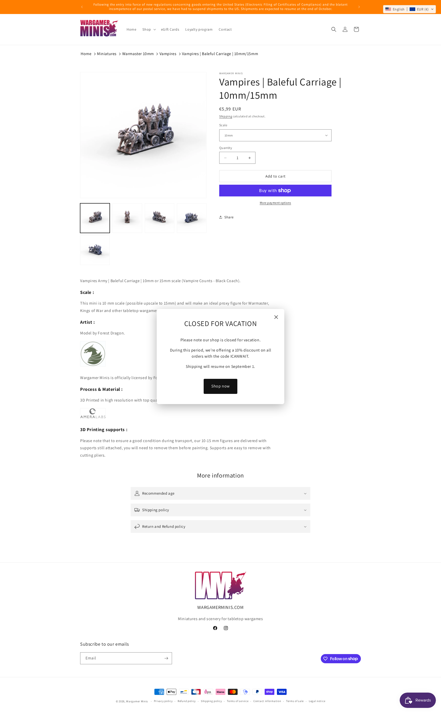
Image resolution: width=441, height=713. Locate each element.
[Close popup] (276, 317)
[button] (409, 9)
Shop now (220, 386)
